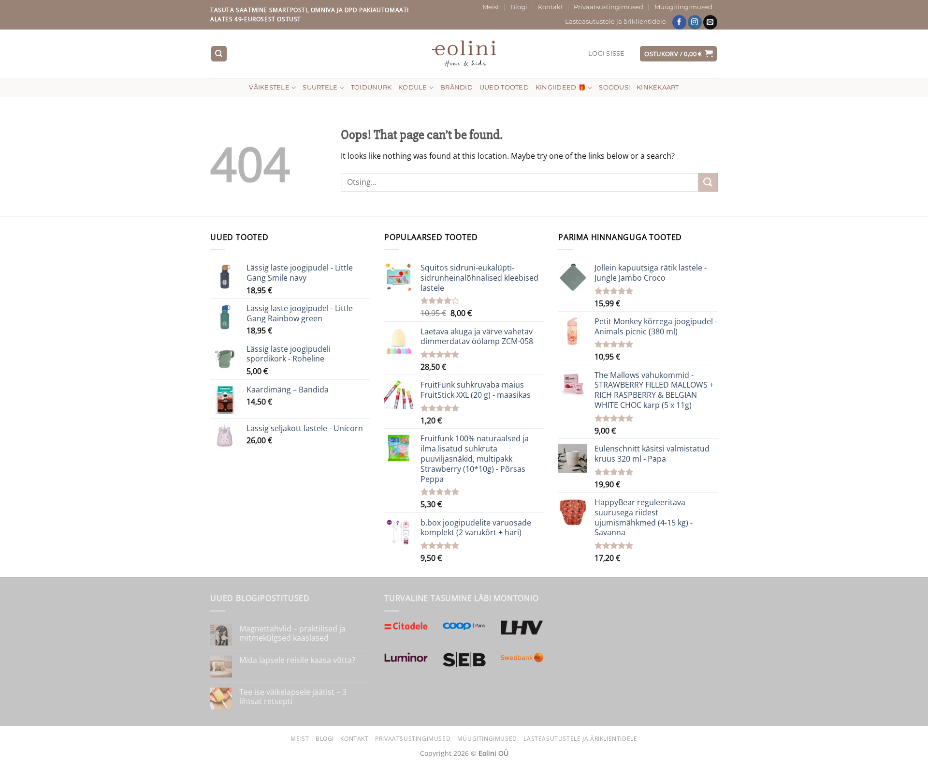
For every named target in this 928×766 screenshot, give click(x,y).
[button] (606, 53)
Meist (490, 7)
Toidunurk (371, 87)
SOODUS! (614, 87)
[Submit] (708, 182)
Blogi (518, 7)
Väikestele (269, 87)
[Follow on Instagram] (695, 22)
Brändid (456, 87)
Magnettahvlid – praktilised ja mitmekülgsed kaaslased (292, 633)
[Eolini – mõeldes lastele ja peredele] (464, 53)
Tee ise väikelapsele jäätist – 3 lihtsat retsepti (293, 697)
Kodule (412, 87)
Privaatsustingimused (608, 7)
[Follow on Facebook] (679, 22)
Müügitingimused (683, 7)
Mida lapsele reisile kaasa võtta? (297, 660)
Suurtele (320, 87)
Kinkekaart (658, 87)
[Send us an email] (710, 22)
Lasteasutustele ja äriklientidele (615, 21)
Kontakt (550, 7)
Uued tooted (504, 87)
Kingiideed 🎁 (561, 87)
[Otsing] (219, 54)
